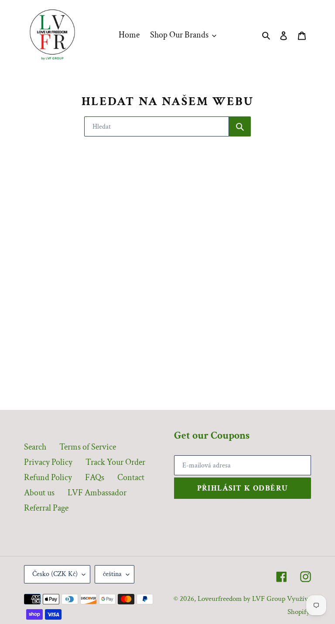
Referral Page (46, 508)
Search (35, 447)
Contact (130, 477)
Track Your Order (115, 462)
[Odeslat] (240, 126)
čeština (112, 574)
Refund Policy (48, 477)
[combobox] (156, 126)
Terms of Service (87, 447)
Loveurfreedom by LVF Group (241, 599)
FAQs (94, 477)
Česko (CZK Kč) (55, 574)
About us (39, 492)
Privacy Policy (48, 462)
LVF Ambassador (97, 492)
